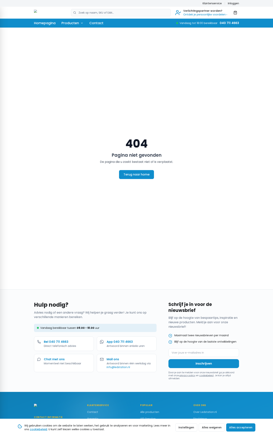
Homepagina (45, 23)
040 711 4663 (229, 23)
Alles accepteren (240, 427)
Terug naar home (137, 174)
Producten (70, 23)
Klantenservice (212, 3)
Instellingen (186, 427)
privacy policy (187, 375)
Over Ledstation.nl (205, 412)
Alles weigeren (212, 427)
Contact (96, 23)
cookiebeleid (206, 375)
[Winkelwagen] (235, 12)
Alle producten (149, 412)
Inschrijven (204, 363)
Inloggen (233, 3)
